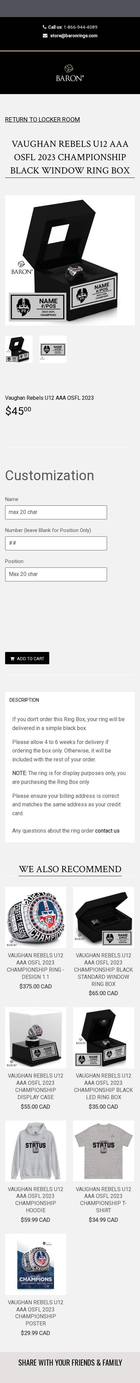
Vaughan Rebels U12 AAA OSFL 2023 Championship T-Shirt (104, 1200)
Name (11, 499)
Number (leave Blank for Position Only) (48, 530)
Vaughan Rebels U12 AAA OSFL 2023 (49, 398)
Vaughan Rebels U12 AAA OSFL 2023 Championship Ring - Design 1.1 (36, 966)
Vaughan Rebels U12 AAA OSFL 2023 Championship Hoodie (36, 1200)
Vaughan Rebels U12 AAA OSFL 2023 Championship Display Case (36, 1086)
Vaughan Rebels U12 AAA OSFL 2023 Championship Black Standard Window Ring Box (103, 969)
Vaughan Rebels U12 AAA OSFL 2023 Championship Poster (36, 1313)
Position (14, 561)
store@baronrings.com (74, 35)
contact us (107, 830)
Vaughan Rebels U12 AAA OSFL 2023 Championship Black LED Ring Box (103, 1086)
